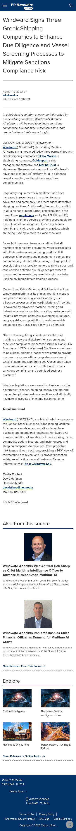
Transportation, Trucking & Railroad (56, 746)
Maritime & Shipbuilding (16, 745)
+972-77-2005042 (12, 780)
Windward (9, 147)
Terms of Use (26, 814)
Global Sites (17, 791)
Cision (44, 825)
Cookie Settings (63, 819)
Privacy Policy (47, 814)
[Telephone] (71, 5)
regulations (26, 215)
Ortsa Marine (47, 156)
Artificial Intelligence (14, 711)
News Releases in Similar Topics (22, 756)
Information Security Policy (20, 819)
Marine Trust (47, 165)
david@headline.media (18, 487)
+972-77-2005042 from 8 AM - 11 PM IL (37, 801)
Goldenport (39, 160)
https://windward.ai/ (38, 464)
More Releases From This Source (22, 666)
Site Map (44, 819)
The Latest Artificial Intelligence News (51, 713)
